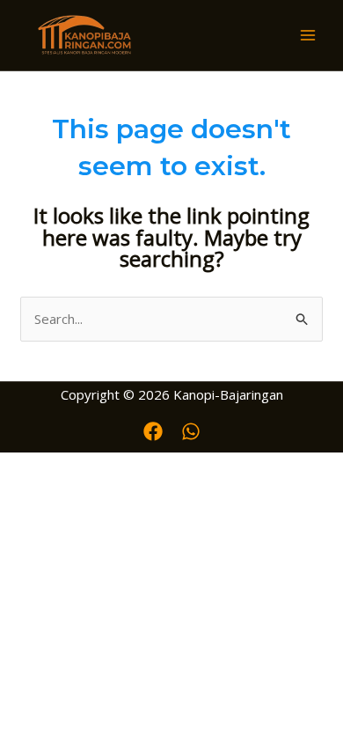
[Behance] (191, 431)
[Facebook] (153, 431)
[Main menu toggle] (307, 36)
